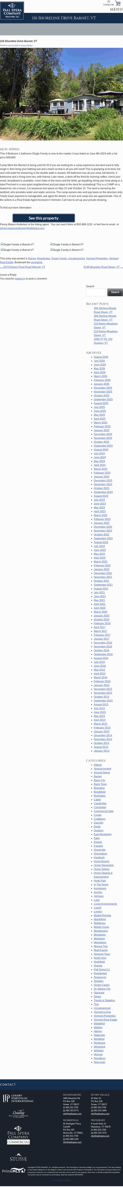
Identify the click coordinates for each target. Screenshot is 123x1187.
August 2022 (101, 542)
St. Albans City (102, 988)
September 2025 (103, 399)
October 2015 (101, 696)
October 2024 (101, 442)
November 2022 (103, 530)
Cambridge (100, 803)
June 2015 (100, 712)
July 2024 (99, 453)
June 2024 (100, 457)
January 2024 (101, 476)
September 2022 (103, 538)
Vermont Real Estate (105, 1019)
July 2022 (99, 546)
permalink (36, 262)
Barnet (32, 258)
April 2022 (100, 557)
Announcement (102, 768)
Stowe (97, 996)
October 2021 (101, 581)
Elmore (98, 842)
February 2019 (102, 623)
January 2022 (101, 569)
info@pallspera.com (72, 1114)
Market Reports (102, 915)
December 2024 (103, 434)
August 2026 (101, 357)
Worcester (99, 1062)
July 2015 (99, 708)
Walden (98, 1027)
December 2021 (103, 573)
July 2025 (99, 407)
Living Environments (105, 904)
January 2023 (101, 523)
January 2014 (101, 750)
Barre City (99, 780)
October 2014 (101, 743)
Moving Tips (101, 946)
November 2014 (103, 739)
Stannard (99, 992)
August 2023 (101, 496)
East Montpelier (103, 834)
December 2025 (103, 387)
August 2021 (101, 588)
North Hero (100, 958)
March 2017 (100, 631)
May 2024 (99, 461)
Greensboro (100, 853)
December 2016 (103, 642)
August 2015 (101, 704)
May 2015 (99, 716)
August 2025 (101, 403)
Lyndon (98, 911)
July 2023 (99, 499)
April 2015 (100, 720)
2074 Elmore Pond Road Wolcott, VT (22, 267)
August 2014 (101, 747)
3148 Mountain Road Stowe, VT (103, 267)
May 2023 (99, 507)
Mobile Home (101, 927)
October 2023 (101, 488)
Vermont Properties (97, 258)
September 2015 (103, 700)
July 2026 (99, 360)
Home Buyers (101, 861)
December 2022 (103, 527)
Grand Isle (100, 849)
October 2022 (101, 534)
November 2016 (103, 646)
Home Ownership (104, 865)
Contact (8, 1084)
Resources (100, 977)
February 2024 (102, 472)
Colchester (100, 807)
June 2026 (100, 364)
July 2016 (99, 662)
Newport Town (102, 954)
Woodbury (100, 1058)
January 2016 (101, 685)
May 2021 (99, 600)
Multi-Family (101, 950)
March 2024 (100, 469)
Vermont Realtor (27, 45)
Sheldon (98, 981)
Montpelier (100, 934)
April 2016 (100, 673)
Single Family (59, 258)
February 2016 (102, 681)
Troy (96, 1004)
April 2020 (100, 608)
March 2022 (100, 561)
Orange (98, 965)
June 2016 (100, 666)
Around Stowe (102, 772)
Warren (98, 1031)
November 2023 (103, 484)
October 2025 (101, 395)
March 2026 (100, 376)
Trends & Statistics (104, 1000)
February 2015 (102, 727)
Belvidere (99, 788)
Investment (100, 888)
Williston (99, 1050)
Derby (97, 826)
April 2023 (100, 511)
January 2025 (101, 430)
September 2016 (103, 654)
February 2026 (102, 380)
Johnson (99, 896)
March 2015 (100, 723)
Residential (43, 258)
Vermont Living (102, 1012)
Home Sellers (101, 869)
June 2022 (100, 550)
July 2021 (99, 592)
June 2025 (100, 411)
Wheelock (99, 1046)
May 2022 (99, 554)
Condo (98, 815)
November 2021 (103, 577)
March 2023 (100, 515)
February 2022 (102, 565)
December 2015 (103, 689)
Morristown (100, 942)
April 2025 (100, 418)
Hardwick (99, 857)
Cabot (97, 799)
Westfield (99, 1039)
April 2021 (100, 604)
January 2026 (101, 384)
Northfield (99, 961)
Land (97, 900)
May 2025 (99, 415)
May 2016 (99, 669)
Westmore (99, 1043)
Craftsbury (100, 819)
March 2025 (100, 422)
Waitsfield (99, 1023)
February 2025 (102, 426)
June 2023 (100, 503)
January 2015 (101, 731)
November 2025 (103, 391)
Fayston (98, 846)
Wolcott (98, 1054)
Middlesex (100, 923)
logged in (20, 278)
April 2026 (100, 372)
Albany (98, 764)
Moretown (99, 938)
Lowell (97, 907)
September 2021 (103, 584)
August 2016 (101, 658)
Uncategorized (76, 258)
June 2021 (100, 596)
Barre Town (100, 784)
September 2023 (103, 492)
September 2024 (103, 445)
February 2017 (102, 635)
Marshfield (100, 919)
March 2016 (100, 677)
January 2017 (101, 639)
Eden (97, 838)
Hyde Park (100, 880)
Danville (98, 822)
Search (90, 286)
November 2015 (103, 693)
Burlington (100, 795)
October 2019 (101, 619)
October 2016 (101, 650)
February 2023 (102, 519)
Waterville (99, 1035)
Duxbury (98, 830)
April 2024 (100, 465)
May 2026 (99, 368)
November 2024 (103, 438)
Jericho (98, 892)
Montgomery (101, 931)
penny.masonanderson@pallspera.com (22, 228)
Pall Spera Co (102, 969)
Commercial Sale (104, 811)
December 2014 (103, 735)
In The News (101, 884)
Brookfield (99, 792)
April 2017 (100, 627)
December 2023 (103, 480)
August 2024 (101, 449)
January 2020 (101, 615)
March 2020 (100, 611)
